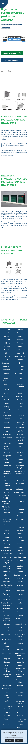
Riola (20, 600)
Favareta (20, 582)
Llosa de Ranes (20, 496)
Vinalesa (20, 530)
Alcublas (7, 712)
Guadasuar (6, 459)
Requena (6, 370)
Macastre (6, 650)
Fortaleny (6, 692)
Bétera (6, 373)
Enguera (7, 462)
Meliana (7, 419)
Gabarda (20, 662)
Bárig (20, 631)
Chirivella (6, 343)
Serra (7, 530)
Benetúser (20, 396)
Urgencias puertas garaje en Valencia (13, 70)
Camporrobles (6, 634)
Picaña (20, 410)
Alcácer (7, 428)
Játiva (20, 346)
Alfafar (20, 370)
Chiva (7, 403)
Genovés (20, 534)
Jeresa (20, 572)
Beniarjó (20, 609)
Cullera (6, 360)
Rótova (20, 643)
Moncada (20, 366)
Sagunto (7, 333)
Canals (6, 400)
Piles (20, 537)
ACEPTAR (19, 740)
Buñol (20, 419)
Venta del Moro (20, 624)
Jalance (7, 680)
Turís (20, 456)
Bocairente (20, 483)
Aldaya (6, 350)
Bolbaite (20, 615)
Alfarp (6, 631)
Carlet (6, 393)
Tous (7, 665)
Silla (20, 379)
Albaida (7, 452)
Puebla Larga (7, 489)
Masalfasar (20, 591)
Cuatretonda (7, 554)
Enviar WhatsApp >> (10, 53)
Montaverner (7, 600)
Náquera (20, 477)
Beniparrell (7, 591)
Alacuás (20, 343)
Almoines (20, 578)
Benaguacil (6, 415)
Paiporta (20, 360)
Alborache (7, 685)
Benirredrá (7, 612)
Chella (6, 534)
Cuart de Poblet (20, 356)
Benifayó (6, 407)
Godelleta (20, 519)
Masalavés (20, 603)
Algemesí (20, 353)
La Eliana (20, 390)
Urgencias (7, 330)
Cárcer (6, 578)
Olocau (6, 643)
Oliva (7, 353)
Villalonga (7, 492)
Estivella (20, 659)
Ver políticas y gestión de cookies (14, 737)
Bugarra (7, 716)
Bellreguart (20, 489)
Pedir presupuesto (12, 60)
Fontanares (6, 689)
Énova (20, 689)
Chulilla (20, 716)
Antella (6, 615)
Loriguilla (6, 659)
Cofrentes (20, 692)
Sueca (20, 350)
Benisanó (6, 582)
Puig (6, 431)
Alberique (20, 415)
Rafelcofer (20, 618)
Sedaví (6, 422)
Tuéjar (20, 646)
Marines (20, 612)
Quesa (20, 725)
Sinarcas (6, 662)
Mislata (6, 336)
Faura (7, 516)
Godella (20, 400)
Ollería (20, 431)
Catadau (20, 540)
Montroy (20, 554)
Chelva (20, 594)
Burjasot (7, 340)
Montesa (20, 627)
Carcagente (6, 363)
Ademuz (7, 624)
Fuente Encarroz (20, 492)
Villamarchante (7, 438)
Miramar (20, 585)
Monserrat (7, 466)
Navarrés (20, 516)
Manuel (7, 547)
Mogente (20, 480)
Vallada (7, 513)
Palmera (20, 685)
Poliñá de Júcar (20, 557)
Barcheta (6, 609)
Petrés (20, 695)
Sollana (7, 480)
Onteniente (20, 340)
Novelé (6, 719)
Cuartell (7, 627)
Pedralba (6, 540)
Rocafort (20, 452)
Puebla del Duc (6, 550)
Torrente (20, 330)
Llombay (7, 544)
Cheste (20, 434)
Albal (20, 393)
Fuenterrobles (6, 728)
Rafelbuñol (7, 443)
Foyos (20, 447)
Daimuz (7, 525)
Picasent (7, 384)
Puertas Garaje (2, 70)
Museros (7, 477)
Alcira (20, 336)
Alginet (20, 403)
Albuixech (20, 501)
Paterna (20, 333)
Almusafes (7, 434)
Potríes (6, 701)
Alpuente (20, 712)
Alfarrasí (20, 650)
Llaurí (7, 646)
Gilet (20, 547)
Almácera (20, 443)
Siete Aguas (6, 640)
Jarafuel (20, 707)
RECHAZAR (9, 740)
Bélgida (20, 728)
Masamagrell (7, 396)
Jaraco (20, 459)
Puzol (7, 390)
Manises (7, 346)
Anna (7, 537)
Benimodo (7, 572)
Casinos (20, 550)
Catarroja (6, 356)
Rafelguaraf (6, 557)
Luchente (20, 544)
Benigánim (7, 456)
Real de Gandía (20, 575)
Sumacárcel (6, 653)
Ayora (20, 462)
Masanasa (20, 428)
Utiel (20, 407)
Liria (20, 363)
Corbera (20, 513)
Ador (20, 640)
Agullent (20, 560)
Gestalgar (7, 725)
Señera (20, 665)
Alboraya (6, 366)
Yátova (6, 575)
